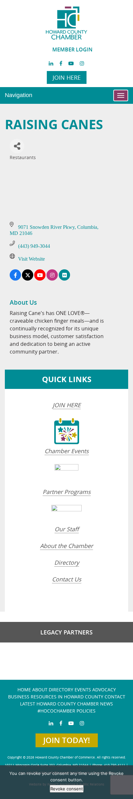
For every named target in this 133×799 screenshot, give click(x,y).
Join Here (67, 77)
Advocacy (104, 690)
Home (24, 690)
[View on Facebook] (15, 279)
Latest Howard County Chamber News (66, 704)
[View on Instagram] (52, 279)
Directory (66, 562)
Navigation (18, 95)
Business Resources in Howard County (55, 697)
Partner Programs (67, 492)
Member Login (72, 49)
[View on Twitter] (27, 279)
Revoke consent (66, 788)
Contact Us (66, 579)
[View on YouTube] (40, 279)
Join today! (66, 740)
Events (83, 690)
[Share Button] (17, 146)
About (39, 690)
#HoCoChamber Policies (66, 711)
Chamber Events (67, 451)
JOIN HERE (67, 405)
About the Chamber (66, 546)
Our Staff (67, 529)
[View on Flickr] (64, 279)
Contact (115, 697)
